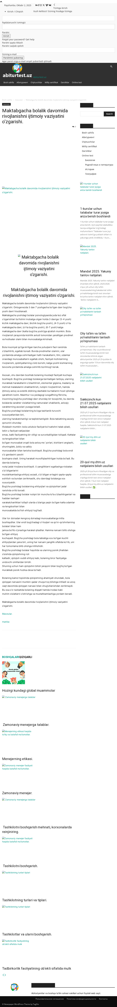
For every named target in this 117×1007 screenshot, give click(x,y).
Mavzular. (7, 613)
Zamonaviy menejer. (17, 793)
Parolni (5, 32)
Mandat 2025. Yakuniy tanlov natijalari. (95, 273)
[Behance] (36, 5)
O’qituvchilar (36, 82)
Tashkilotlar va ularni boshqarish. (27, 934)
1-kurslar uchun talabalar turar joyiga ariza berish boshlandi (95, 212)
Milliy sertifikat (51, 82)
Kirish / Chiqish (15, 11)
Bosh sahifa (9, 82)
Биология (90, 160)
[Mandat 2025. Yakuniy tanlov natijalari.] (97, 256)
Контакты (103, 999)
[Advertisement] (39, 151)
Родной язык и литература (99, 164)
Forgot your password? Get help (18, 39)
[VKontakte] (50, 5)
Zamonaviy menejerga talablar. (25, 725)
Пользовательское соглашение (49, 999)
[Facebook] (39, 5)
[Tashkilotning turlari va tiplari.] (39, 882)
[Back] (54, 4)
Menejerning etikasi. (17, 759)
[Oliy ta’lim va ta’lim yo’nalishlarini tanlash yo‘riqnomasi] (97, 318)
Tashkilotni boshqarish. (20, 866)
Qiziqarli (25, 657)
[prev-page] (3, 975)
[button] (111, 66)
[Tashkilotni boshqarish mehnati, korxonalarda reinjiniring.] (39, 809)
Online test (77, 82)
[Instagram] (41, 5)
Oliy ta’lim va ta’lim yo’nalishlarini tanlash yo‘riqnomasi (95, 337)
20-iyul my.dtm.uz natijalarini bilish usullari (96, 464)
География (90, 173)
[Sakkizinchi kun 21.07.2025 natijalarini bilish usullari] (97, 384)
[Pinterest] (19, 178)
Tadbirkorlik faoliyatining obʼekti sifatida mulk (36, 968)
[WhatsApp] (26, 178)
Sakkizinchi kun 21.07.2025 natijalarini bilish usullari (95, 403)
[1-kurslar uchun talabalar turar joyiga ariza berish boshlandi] (97, 193)
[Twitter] (44, 5)
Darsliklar (65, 82)
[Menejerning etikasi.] (39, 741)
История (89, 169)
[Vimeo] (47, 5)
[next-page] (5, 975)
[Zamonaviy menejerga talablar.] (39, 706)
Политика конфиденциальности (81, 999)
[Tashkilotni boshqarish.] (39, 848)
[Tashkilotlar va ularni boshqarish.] (39, 916)
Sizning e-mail (9, 54)
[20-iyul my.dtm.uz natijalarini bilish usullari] (97, 446)
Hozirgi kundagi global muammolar (28, 690)
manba (5, 621)
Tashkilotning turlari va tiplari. (24, 900)
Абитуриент (22, 82)
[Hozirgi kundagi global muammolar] (39, 672)
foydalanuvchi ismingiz (14, 22)
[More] (33, 178)
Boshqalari (10, 657)
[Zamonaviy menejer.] (39, 775)
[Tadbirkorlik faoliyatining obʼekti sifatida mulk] (39, 950)
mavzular (19, 100)
